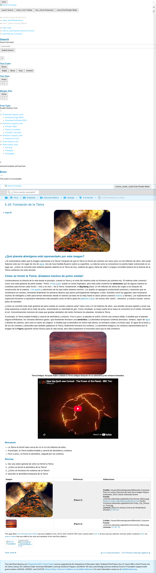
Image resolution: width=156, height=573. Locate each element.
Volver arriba (9, 553)
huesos (119, 295)
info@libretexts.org (129, 569)
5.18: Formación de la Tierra (27, 534)
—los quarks (35, 289)
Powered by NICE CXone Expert (40, 564)
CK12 (142, 534)
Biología (71, 198)
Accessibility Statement (83, 569)
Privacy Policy (50, 569)
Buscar (9, 192)
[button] (9, 151)
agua (42, 264)
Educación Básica (51, 198)
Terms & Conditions (65, 569)
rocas (52, 284)
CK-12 (97, 534)
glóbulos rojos (87, 298)
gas (59, 284)
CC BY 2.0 (114, 510)
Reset (4, 67)
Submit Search (8, 50)
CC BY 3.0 (115, 527)
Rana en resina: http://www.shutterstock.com (121, 501)
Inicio (16, 198)
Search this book (7, 42)
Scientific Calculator (13, 132)
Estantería (31, 198)
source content (10, 536)
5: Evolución (88, 198)
